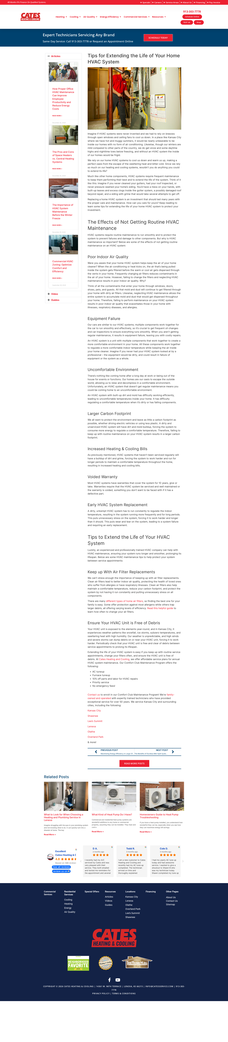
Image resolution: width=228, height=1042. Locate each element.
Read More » (57, 116)
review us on (60, 871)
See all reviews (61, 867)
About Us (171, 897)
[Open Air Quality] (97, 17)
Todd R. (130, 848)
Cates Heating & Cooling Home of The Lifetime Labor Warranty (66, 855)
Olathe (128, 904)
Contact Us (172, 900)
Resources (110, 891)
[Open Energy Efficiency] (120, 17)
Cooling (68, 899)
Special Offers (92, 891)
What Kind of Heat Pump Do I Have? (112, 814)
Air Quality (69, 911)
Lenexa (129, 900)
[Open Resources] (165, 17)
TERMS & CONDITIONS (124, 993)
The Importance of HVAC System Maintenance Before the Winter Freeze (62, 211)
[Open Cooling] (80, 17)
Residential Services (70, 893)
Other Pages (172, 891)
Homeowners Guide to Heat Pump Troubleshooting (159, 816)
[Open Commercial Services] (149, 17)
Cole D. (164, 848)
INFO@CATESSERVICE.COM (159, 986)
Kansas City (131, 896)
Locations (130, 891)
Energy (67, 907)
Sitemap (170, 904)
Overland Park (132, 909)
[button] (63, 56)
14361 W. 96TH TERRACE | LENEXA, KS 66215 (119, 986)
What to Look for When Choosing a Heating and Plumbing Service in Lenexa (63, 817)
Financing (151, 891)
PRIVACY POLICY (100, 993)
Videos (108, 900)
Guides (55, 300)
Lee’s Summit (132, 913)
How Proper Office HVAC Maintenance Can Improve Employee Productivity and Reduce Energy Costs (63, 98)
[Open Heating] (66, 17)
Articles (55, 56)
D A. (95, 848)
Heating (68, 903)
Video (54, 294)
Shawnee (130, 917)
